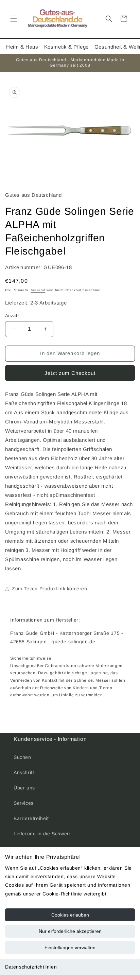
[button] (13, 18)
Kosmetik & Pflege (66, 47)
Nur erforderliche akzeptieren (70, 931)
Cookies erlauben (70, 915)
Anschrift (24, 772)
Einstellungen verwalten (70, 947)
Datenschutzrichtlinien (31, 967)
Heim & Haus (22, 47)
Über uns (24, 787)
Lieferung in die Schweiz (42, 833)
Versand (38, 290)
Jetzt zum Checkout (70, 373)
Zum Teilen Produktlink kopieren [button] (49, 588)
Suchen (22, 757)
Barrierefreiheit (31, 818)
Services (24, 803)
